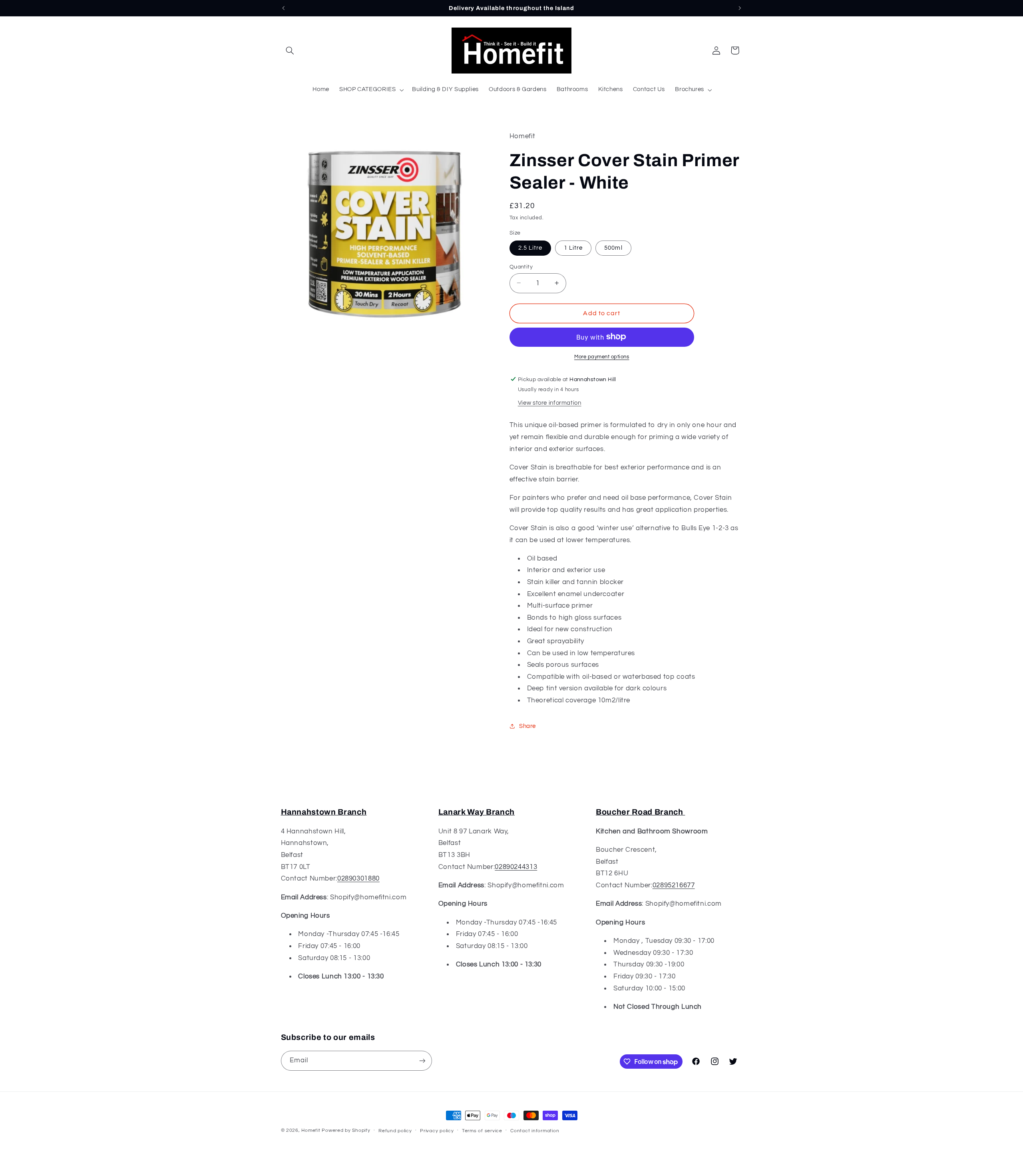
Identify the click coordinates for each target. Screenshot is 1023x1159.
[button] (290, 50)
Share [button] (527, 726)
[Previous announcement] (283, 8)
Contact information (534, 1131)
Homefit (310, 1130)
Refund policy (395, 1131)
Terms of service (482, 1131)
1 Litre (573, 247)
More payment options (601, 356)
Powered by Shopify (346, 1130)
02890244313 (516, 867)
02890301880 (358, 878)
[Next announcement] (739, 8)
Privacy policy (437, 1131)
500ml (613, 247)
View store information (549, 403)
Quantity (521, 266)
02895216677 (674, 885)
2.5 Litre (530, 247)
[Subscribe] (422, 1060)
